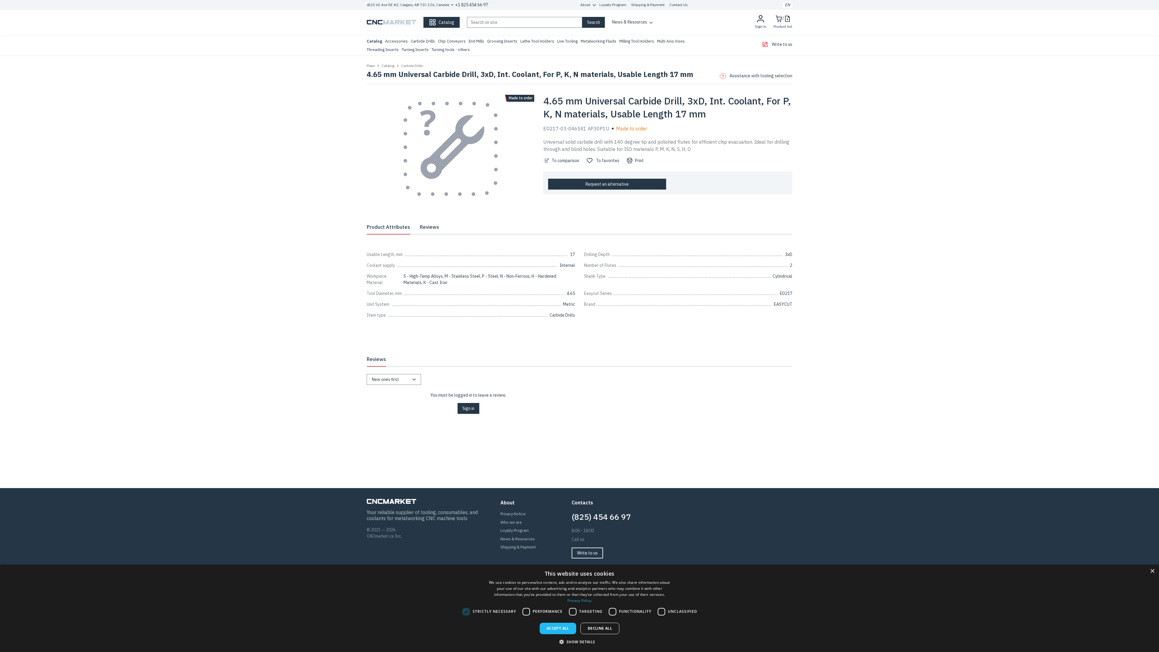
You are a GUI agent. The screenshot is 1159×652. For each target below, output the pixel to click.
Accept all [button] (558, 628)
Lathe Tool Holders (537, 41)
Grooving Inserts (502, 41)
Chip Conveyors (452, 41)
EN (787, 5)
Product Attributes (388, 227)
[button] (579, 642)
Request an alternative (607, 184)
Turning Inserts (415, 49)
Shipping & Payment (648, 4)
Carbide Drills (423, 41)
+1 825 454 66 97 (471, 5)
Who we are (511, 522)
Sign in (468, 408)
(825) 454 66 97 (601, 517)
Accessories (396, 41)
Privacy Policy (579, 600)
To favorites (607, 160)
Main (371, 65)
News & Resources (629, 22)
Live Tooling (567, 41)
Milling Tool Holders (636, 41)
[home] (391, 22)
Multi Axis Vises (671, 41)
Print (639, 160)
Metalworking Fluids (598, 41)
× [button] (1152, 571)
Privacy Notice (513, 513)
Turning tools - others (451, 49)
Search (593, 22)
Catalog (374, 41)
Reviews (429, 227)
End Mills (476, 41)
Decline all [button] (600, 628)
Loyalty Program (612, 4)
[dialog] (579, 608)
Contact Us (678, 4)
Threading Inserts (383, 49)
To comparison (565, 160)
